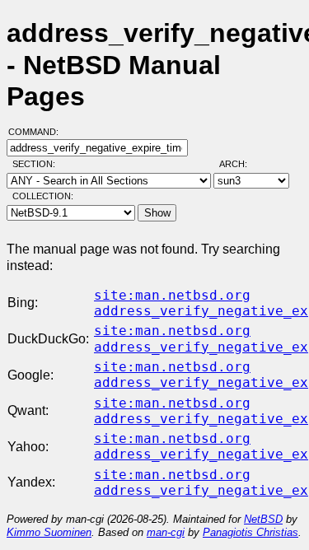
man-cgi (166, 532)
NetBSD (263, 519)
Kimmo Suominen (49, 532)
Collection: (42, 196)
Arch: (240, 164)
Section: (37, 164)
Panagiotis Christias (250, 532)
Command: (38, 132)
